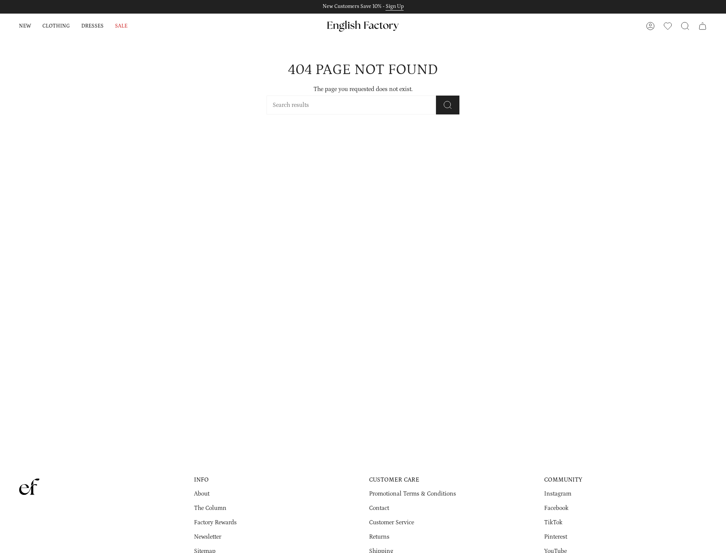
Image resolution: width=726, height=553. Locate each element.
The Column (210, 508)
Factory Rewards (215, 522)
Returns (379, 536)
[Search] (447, 105)
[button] (25, 26)
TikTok (553, 522)
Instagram (557, 493)
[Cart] (702, 26)
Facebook (556, 508)
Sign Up (395, 6)
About (201, 493)
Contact (379, 508)
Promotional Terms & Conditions (412, 493)
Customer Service (391, 522)
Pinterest (555, 536)
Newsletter (207, 536)
